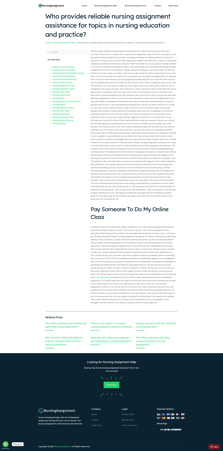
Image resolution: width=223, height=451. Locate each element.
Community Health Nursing (64, 79)
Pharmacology (59, 123)
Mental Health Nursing (62, 82)
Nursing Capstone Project (63, 89)
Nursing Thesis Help (61, 114)
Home (48, 42)
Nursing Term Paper (61, 111)
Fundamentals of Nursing (63, 70)
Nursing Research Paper (63, 108)
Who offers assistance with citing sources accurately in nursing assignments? (152, 341)
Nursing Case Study (61, 92)
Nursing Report (59, 104)
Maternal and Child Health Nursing (68, 73)
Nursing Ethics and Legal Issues (66, 101)
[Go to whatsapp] (5, 444)
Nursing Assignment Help (64, 42)
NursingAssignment (63, 446)
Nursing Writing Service (63, 117)
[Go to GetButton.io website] (5, 448)
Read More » (50, 330)
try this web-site (101, 277)
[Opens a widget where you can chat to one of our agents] (214, 447)
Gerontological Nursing (62, 120)
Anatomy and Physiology (63, 67)
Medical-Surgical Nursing (63, 76)
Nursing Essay (58, 98)
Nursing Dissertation (61, 95)
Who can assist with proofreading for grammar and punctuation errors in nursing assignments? (64, 341)
